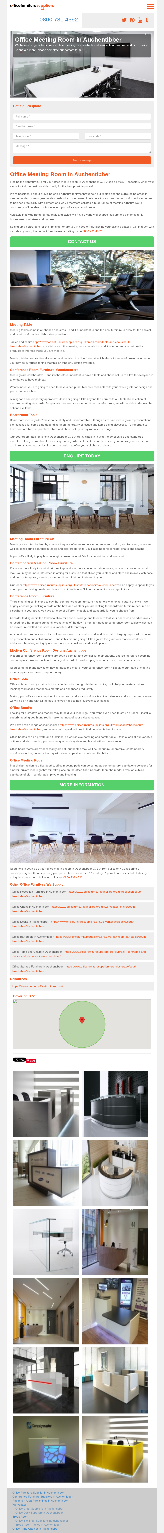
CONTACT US (82, 241)
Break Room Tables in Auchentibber (38, 1524)
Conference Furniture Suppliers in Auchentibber (42, 1496)
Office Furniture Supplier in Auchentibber (38, 1492)
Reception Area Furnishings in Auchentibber (40, 1500)
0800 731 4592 (59, 19)
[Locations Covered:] (12, 6)
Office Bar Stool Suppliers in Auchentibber (41, 1520)
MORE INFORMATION (82, 784)
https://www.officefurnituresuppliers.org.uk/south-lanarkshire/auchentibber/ (70, 585)
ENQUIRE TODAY (82, 455)
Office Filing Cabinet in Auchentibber (35, 1528)
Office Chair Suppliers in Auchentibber (39, 1508)
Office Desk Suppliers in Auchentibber (39, 1512)
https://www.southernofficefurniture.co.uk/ (38, 986)
